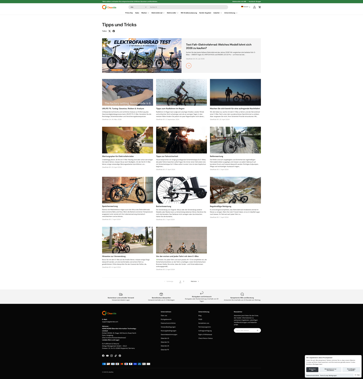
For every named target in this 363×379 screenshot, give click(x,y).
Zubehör (216, 13)
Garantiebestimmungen (169, 334)
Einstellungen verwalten (351, 369)
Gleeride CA (165, 342)
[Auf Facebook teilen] (114, 31)
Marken (144, 13)
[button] (245, 6)
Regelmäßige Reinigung (220, 206)
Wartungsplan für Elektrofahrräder (118, 156)
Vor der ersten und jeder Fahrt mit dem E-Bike (177, 256)
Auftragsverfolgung (205, 331)
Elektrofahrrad (157, 13)
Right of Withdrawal (205, 334)
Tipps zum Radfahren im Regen (170, 108)
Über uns (164, 316)
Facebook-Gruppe (255, 1)
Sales (137, 13)
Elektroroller (171, 13)
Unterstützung (229, 13)
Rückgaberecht (166, 319)
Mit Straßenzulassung (189, 13)
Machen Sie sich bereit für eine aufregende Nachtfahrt (235, 108)
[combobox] (178, 7)
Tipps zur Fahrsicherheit (167, 156)
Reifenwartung (216, 156)
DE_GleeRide (109, 372)
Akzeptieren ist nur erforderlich (330, 369)
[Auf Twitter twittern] (109, 31)
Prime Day (129, 13)
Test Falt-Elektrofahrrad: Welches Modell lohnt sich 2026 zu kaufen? (218, 46)
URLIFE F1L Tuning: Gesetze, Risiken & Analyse (123, 108)
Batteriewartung (163, 206)
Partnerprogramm (204, 327)
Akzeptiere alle (312, 369)
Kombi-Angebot (205, 13)
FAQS (200, 319)
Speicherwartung (110, 206)
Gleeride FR (165, 350)
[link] (169, 281)
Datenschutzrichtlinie (312, 375)
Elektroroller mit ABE (239, 1)
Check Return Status (205, 338)
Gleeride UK (165, 346)
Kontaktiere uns (203, 323)
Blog (199, 316)
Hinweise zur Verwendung (114, 256)
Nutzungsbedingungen (168, 331)
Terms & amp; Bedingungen (328, 375)
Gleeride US (165, 338)
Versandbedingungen (168, 327)
